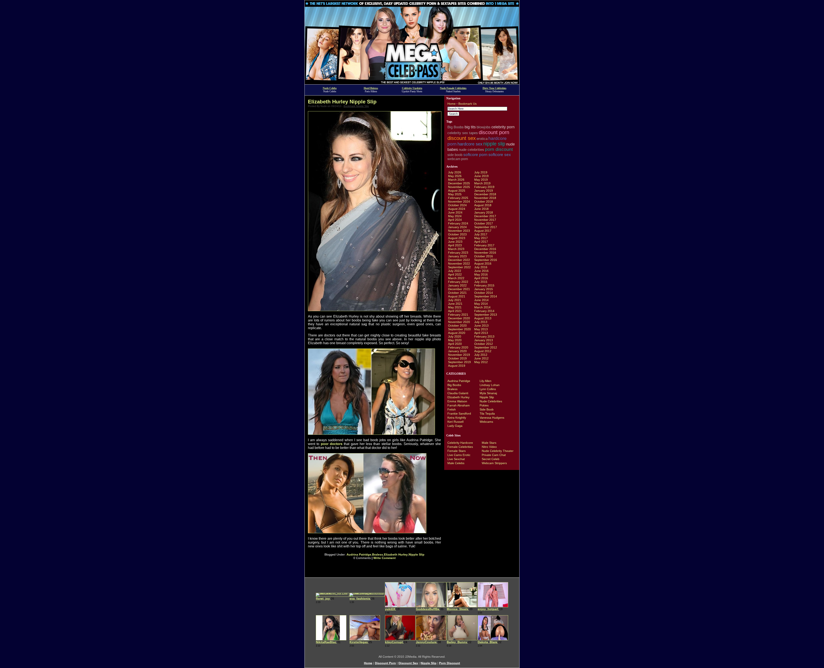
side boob (454, 155)
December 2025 (459, 183)
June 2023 (455, 241)
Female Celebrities (460, 446)
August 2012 (482, 351)
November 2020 (459, 322)
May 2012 (481, 362)
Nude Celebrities (491, 401)
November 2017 (485, 219)
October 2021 (457, 292)
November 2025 (459, 187)
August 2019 (456, 365)
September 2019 (459, 362)
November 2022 (459, 263)
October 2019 (457, 358)
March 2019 (482, 183)
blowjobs (484, 127)
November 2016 (485, 252)
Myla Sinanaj (488, 393)
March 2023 (456, 249)
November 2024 (459, 201)
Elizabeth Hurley (396, 554)
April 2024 (455, 219)
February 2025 (458, 198)
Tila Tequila (487, 413)
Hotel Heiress (371, 88)
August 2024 (456, 209)
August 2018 (482, 205)
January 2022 (457, 285)
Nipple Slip (416, 554)
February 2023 (458, 252)
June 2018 (481, 209)
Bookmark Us (467, 103)
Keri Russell (455, 421)
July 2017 (480, 234)
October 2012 (483, 343)
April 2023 (455, 245)
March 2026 (456, 179)
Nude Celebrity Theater (497, 451)
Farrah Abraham (458, 405)
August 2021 (456, 296)
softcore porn (475, 154)
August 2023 (456, 238)
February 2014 (484, 311)
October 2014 (483, 292)
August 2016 (482, 263)
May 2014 (481, 303)
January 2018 (483, 212)
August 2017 (482, 230)
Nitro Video (489, 446)
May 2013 (481, 329)
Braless (377, 554)
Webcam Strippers (494, 463)
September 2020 (459, 329)
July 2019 (480, 172)
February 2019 (484, 187)
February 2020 (458, 347)
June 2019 (481, 176)
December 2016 (485, 249)
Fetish (451, 409)
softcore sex (499, 154)
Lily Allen (485, 381)
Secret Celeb (490, 459)
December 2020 (459, 318)
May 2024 (455, 216)
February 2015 (484, 285)
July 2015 (480, 281)
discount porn (494, 132)
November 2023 (459, 230)
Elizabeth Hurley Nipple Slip (342, 102)
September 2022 (459, 267)
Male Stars (489, 442)
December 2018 (485, 194)
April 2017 (481, 241)
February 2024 (458, 223)
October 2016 (483, 256)
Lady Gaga (454, 425)
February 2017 (484, 245)
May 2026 (455, 176)
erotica (482, 138)
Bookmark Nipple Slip (356, 106)
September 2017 (485, 227)
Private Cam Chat (494, 455)
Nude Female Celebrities (453, 88)
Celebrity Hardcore (460, 442)
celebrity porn (503, 127)
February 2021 (458, 314)
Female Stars (456, 451)
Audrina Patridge (359, 554)
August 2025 (456, 190)
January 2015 (483, 289)
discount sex (461, 138)
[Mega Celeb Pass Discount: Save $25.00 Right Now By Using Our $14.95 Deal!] (412, 83)
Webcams (486, 421)
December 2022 (459, 260)
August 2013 (482, 318)
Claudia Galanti (457, 393)
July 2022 (454, 271)
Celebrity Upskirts (412, 88)
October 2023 (457, 234)
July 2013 (480, 322)
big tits (470, 127)
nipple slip (494, 144)
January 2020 (457, 351)
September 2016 (485, 260)
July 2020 (454, 336)
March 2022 (456, 278)
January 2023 (457, 256)
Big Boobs (455, 127)
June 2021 (455, 303)
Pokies (484, 405)
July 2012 (480, 354)
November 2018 (485, 198)
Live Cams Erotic (458, 455)
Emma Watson (457, 401)
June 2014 (481, 300)
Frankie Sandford (459, 413)
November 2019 (459, 354)
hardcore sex (469, 144)
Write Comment (384, 558)
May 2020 (455, 340)
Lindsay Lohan (490, 385)
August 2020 (456, 333)
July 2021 (454, 300)
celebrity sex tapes (462, 133)
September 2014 (485, 296)
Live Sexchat (456, 459)
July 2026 (454, 172)
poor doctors (331, 444)
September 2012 (485, 347)
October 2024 (457, 205)
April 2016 (481, 278)
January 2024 (457, 227)
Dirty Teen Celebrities (494, 88)
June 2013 (481, 325)
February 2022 (458, 281)
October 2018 (483, 201)
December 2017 (485, 216)
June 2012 (481, 358)
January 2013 (483, 340)
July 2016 (480, 267)
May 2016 (481, 274)
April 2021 (455, 311)
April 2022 (455, 274)
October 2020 (457, 325)
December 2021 (459, 289)
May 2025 (455, 194)
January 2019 (483, 190)
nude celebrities (471, 150)
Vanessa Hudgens (492, 417)
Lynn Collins (488, 389)
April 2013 (481, 333)
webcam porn (457, 159)
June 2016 (481, 271)
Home (451, 103)
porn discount (499, 149)
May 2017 (481, 238)
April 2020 (455, 343)
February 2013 (484, 336)
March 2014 (482, 307)
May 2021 (455, 307)
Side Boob (487, 409)
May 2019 (481, 179)
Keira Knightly (456, 417)
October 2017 (483, 223)
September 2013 (485, 314)
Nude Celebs (330, 88)
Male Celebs (455, 463)
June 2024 (455, 212)
